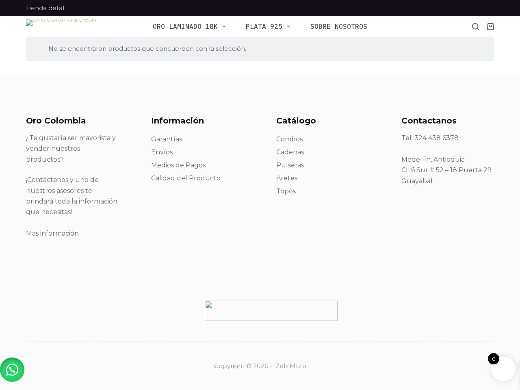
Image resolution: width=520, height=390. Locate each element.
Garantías (166, 139)
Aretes (286, 178)
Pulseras (290, 165)
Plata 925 (264, 27)
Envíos (162, 152)
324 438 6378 (436, 138)
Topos (286, 191)
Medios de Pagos (178, 165)
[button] (12, 370)
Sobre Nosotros (338, 27)
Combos (289, 139)
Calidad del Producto (186, 178)
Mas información (52, 233)
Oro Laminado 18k (185, 27)
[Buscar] (475, 26)
